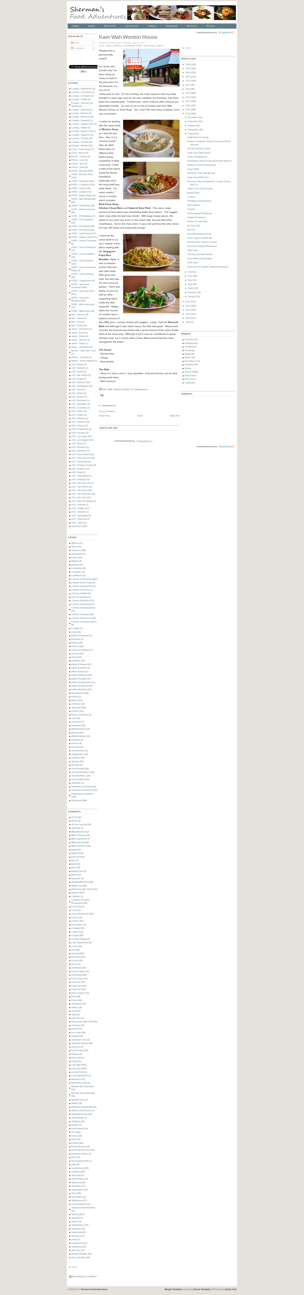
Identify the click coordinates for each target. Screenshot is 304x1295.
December (193, 117)
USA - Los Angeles (80, 440)
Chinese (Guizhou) (80, 590)
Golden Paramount (196, 217)
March (191, 288)
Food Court (76, 986)
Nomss (188, 368)
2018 (188, 97)
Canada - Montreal (80, 117)
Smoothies (76, 1186)
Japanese (76, 707)
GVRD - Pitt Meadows (81, 216)
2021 (188, 85)
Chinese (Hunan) (79, 597)
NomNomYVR (191, 364)
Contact (152, 26)
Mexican (75, 732)
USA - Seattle (77, 508)
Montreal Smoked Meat (82, 1107)
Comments (78, 48)
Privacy (210, 26)
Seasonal (75, 1175)
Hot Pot (74, 1029)
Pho (73, 1132)
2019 (188, 93)
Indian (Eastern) (79, 668)
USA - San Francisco (81, 494)
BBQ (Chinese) (78, 835)
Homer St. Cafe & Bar (197, 221)
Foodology (190, 350)
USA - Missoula (78, 447)
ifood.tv (74, 1267)
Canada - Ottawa (79, 127)
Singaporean (77, 754)
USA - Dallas (77, 411)
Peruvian (75, 747)
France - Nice (77, 163)
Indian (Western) (79, 689)
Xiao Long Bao (78, 1257)
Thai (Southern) (78, 779)
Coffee (74, 932)
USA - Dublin (77, 415)
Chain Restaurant (79, 914)
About (91, 26)
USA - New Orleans (80, 454)
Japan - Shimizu (79, 340)
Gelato (74, 1007)
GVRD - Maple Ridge (81, 195)
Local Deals (132, 26)
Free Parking (129, 45)
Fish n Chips (77, 978)
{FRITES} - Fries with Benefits (201, 173)
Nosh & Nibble (191, 372)
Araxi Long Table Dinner (199, 153)
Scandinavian (77, 750)
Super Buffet (193, 169)
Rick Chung (190, 379)
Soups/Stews (77, 1190)
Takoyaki (75, 1218)
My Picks (192, 26)
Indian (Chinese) (79, 664)
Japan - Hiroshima (80, 329)
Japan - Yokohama (80, 347)
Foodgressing (191, 343)
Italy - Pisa (76, 322)
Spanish (75, 761)
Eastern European (80, 635)
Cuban (74, 632)
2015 (188, 109)
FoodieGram (191, 347)
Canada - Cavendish (81, 92)
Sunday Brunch (78, 1204)
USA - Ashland (78, 368)
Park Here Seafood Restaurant (202, 246)
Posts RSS (110, 26)
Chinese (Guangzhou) (82, 586)
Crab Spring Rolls (79, 942)
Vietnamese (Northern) (82, 790)
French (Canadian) (80, 650)
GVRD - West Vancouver (83, 304)
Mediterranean (78, 729)
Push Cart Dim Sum (80, 1150)
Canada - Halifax (79, 99)
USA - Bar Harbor (79, 375)
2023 (188, 77)
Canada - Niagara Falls (82, 124)
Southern (75, 758)
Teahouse (76, 1229)
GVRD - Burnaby (79, 171)
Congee (75, 935)
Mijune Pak (190, 357)
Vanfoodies (190, 383)
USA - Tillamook (79, 519)
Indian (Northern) (79, 675)
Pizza (74, 1136)
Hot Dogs (75, 1025)
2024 (188, 72)
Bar (73, 864)
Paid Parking (77, 1128)
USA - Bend (76, 389)
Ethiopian (75, 639)
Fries (73, 996)
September (193, 129)
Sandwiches (77, 1168)
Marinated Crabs (79, 1083)
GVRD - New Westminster (83, 199)
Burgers (75, 892)
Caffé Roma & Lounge (198, 137)
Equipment (172, 26)
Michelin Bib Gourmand (82, 1086)
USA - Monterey (78, 451)
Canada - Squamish (80, 135)
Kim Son (191, 230)
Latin (73, 718)
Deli (73, 950)
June (190, 276)
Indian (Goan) (77, 671)
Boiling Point (193, 193)
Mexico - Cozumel (79, 357)
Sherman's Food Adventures (94, 1289)
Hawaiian (75, 660)
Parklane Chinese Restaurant (201, 165)
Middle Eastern (78, 736)
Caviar (74, 910)
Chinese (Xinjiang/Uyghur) (84, 621)
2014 (188, 113)
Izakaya (75, 1036)
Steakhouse (77, 1200)
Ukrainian (76, 783)
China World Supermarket (199, 258)
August (191, 133)
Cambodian (77, 568)
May (190, 280)
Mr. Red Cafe (193, 225)
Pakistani (75, 740)
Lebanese (76, 722)
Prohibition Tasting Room (199, 201)
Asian (74, 557)
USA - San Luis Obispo (82, 501)
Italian (74, 700)
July (190, 272)
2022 (188, 81)
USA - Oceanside (79, 461)
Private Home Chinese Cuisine (202, 242)
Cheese (75, 917)
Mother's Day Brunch (81, 1110)
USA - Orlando (78, 469)
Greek (74, 657)
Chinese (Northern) (80, 600)
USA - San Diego (79, 490)
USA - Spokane (78, 512)
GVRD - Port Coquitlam (82, 219)
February (192, 292)
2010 (188, 314)
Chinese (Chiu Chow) (81, 582)
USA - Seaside (78, 504)
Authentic (75, 828)
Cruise (74, 946)
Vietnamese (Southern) (82, 794)
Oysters (74, 1125)
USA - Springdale (79, 515)
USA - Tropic (77, 523)
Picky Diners (191, 375)
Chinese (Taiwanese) (81, 618)
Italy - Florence (78, 314)
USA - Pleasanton (79, 476)
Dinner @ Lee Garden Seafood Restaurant (207, 267)
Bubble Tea (76, 885)
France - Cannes (79, 156)
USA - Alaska (77, 364)
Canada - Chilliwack (81, 96)
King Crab (76, 1057)
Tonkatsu (75, 1236)
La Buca (191, 197)
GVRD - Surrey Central (82, 237)
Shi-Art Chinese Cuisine (198, 148)
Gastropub (76, 1004)
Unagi (74, 1239)
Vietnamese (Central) (81, 786)
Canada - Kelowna (80, 110)
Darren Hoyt (230, 1289)
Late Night (76, 1065)
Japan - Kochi (77, 332)
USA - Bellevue (78, 382)
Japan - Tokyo (78, 343)
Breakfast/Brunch (79, 882)
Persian (75, 743)
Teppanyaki (76, 1232)
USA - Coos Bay (79, 407)
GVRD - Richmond (80, 230)
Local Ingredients (79, 1075)
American (75, 550)
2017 (188, 101)
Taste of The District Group (200, 188)
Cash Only (76, 906)
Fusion (74, 1000)
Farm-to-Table (78, 971)
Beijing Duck (77, 871)
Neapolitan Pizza (79, 1114)
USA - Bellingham (79, 386)
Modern (75, 1103)
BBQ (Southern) (78, 846)
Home (75, 26)
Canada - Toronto (79, 138)
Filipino (74, 643)
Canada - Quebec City (82, 131)
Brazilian (75, 565)
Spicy (74, 1193)
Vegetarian (76, 1246)
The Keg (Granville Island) (199, 254)
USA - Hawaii (77, 425)
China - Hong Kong (80, 149)
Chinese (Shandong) (81, 604)
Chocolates (76, 924)
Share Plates (77, 1179)
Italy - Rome (77, 325)
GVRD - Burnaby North (82, 174)
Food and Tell (191, 339)
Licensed (75, 1068)
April (190, 284)
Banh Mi (75, 857)
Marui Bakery (193, 205)
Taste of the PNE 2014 (198, 177)
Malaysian (76, 725)
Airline (74, 821)
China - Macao (78, 153)
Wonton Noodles (79, 1254)
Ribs (73, 1157)
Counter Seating (79, 939)
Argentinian (76, 554)
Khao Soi (75, 1047)
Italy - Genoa (77, 318)
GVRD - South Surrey (81, 233)
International (77, 693)
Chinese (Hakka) (79, 593)
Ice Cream (76, 1032)
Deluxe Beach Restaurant (199, 213)
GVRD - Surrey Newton (82, 260)
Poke (73, 1139)
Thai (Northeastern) (80, 772)
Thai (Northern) (78, 776)
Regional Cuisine (79, 1154)
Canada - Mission (79, 113)
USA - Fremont (78, 422)
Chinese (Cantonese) (81, 579)
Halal (73, 1014)
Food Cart (76, 982)
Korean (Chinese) (79, 715)
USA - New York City (81, 458)
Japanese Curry (79, 1040)
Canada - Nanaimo (80, 120)
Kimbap (75, 1054)
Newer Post (104, 416)
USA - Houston (78, 433)
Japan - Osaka (78, 336)
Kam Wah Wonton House (128, 37)
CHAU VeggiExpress (197, 157)
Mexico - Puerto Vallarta (82, 361)
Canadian (76, 572)
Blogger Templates (174, 1289)
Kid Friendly (77, 1050)
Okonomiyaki (77, 1118)
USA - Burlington (79, 404)
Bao (73, 860)
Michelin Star (77, 1100)
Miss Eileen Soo (192, 361)
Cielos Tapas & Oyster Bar (199, 238)
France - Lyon (77, 160)
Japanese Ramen (79, 1043)
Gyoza (74, 1011)
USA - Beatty (77, 379)
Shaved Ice (76, 1182)
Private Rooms (78, 1146)
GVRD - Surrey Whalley (82, 274)
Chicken (75, 921)
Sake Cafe (192, 250)
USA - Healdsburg (79, 429)
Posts (76, 43)
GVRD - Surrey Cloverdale (84, 240)
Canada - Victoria (79, 142)
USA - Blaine (77, 393)
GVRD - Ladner (78, 188)
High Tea (75, 1018)
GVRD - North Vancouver (83, 209)
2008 (188, 322)
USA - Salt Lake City (80, 483)
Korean (74, 711)
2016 (188, 105)
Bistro (74, 875)
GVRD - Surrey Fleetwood (83, 247)
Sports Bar (76, 1197)
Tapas (74, 1221)
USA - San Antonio (80, 487)
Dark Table (192, 262)
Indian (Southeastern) (81, 682)
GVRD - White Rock (80, 311)
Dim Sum (75, 957)
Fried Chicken (78, 993)
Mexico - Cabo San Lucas (83, 350)
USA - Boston (77, 397)
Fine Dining (76, 975)
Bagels (74, 849)
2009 (188, 318)
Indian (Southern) (79, 686)
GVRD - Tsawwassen (81, 280)
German (75, 653)
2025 (188, 68)
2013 (188, 301)
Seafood (75, 1171)
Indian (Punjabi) (79, 679)
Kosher (74, 1061)
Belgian (75, 561)
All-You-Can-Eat (79, 824)
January (192, 296)
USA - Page (76, 472)
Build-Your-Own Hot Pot (82, 889)
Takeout (75, 1214)
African (74, 546)
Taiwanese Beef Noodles (83, 1207)
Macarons (76, 1079)
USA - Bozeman (78, 400)
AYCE (74, 817)
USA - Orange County (81, 465)
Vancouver (76, 526)
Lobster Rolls (77, 1072)
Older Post (175, 416)
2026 (188, 64)
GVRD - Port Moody (80, 226)
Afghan (74, 543)
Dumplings (76, 968)
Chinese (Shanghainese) (83, 608)
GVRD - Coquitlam (80, 184)
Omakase (75, 1121)
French (74, 646)
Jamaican (76, 704)
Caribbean (76, 575)
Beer (73, 867)
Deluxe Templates (202, 1289)
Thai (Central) (77, 768)
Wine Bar (75, 1250)
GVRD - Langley (79, 192)
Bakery (74, 853)
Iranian (74, 696)
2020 (188, 89)
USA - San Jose (78, 497)
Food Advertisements (123, 441)
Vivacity (191, 209)
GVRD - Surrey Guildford (83, 254)
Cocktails (75, 928)
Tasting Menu (77, 1225)
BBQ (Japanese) (79, 839)
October (192, 125)
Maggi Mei (190, 354)
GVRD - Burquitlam (80, 181)
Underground (77, 1243)
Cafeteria (75, 896)
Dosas (74, 964)
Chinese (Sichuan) (80, 614)
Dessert (75, 953)
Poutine (75, 1143)
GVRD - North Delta (80, 205)
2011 (188, 310)
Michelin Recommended (83, 1093)
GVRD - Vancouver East (82, 291)
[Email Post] (101, 394)
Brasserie (75, 878)
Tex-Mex (75, 765)
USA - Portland (78, 479)
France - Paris (78, 167)
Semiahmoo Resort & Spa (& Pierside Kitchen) (209, 161)
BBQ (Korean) (78, 842)
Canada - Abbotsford (81, 88)
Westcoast (76, 800)
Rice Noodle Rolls (80, 1161)
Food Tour (76, 989)
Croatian (75, 628)
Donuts (74, 960)
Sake (73, 1164)
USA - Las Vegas (79, 436)
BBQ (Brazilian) (78, 832)
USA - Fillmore (78, 418)
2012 (188, 306)
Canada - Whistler (79, 145)
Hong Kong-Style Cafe (82, 1021)
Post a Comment (107, 411)
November (193, 121)
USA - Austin (77, 371)
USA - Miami (77, 443)
